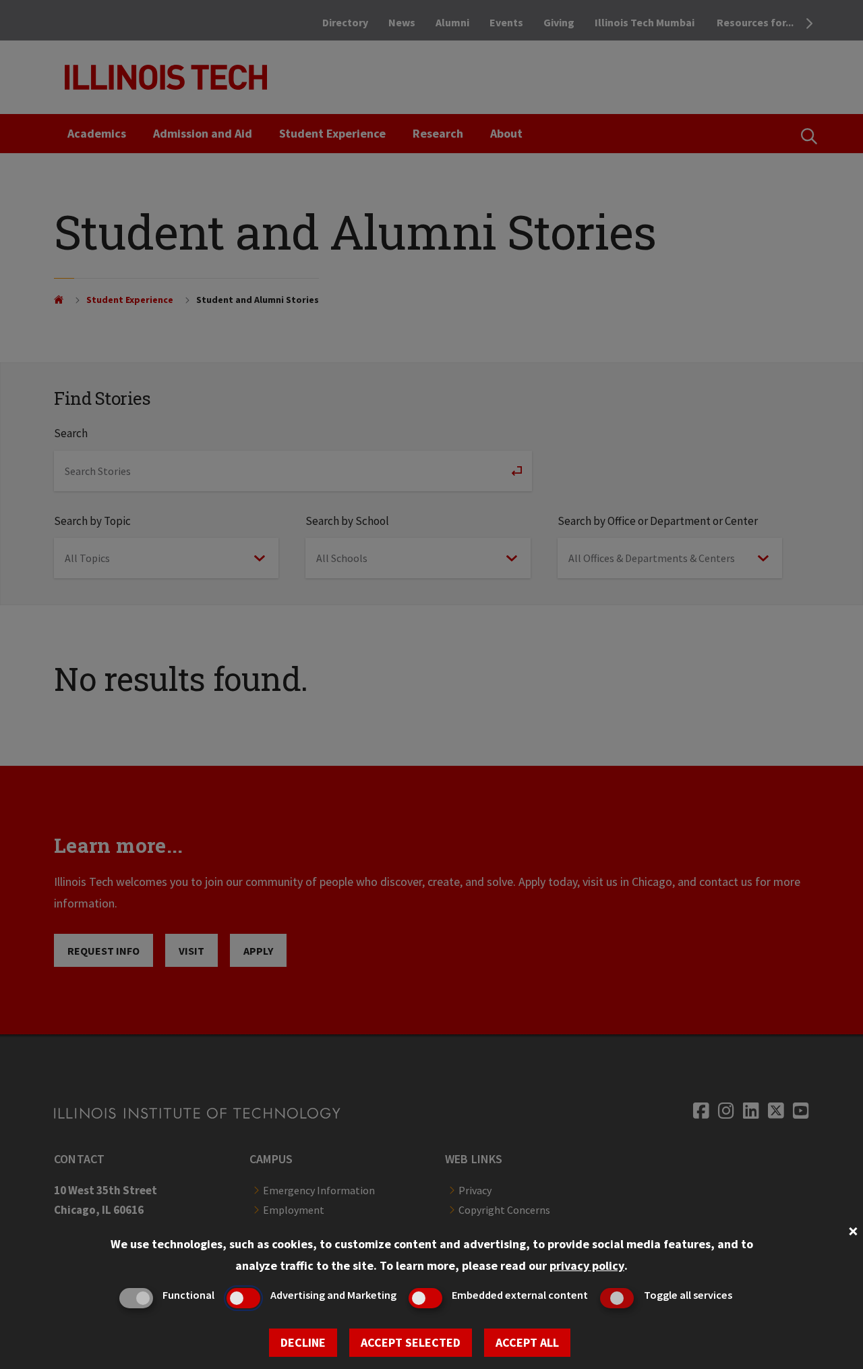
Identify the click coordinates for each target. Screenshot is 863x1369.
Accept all (527, 1342)
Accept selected (410, 1342)
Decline (303, 1342)
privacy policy (586, 1265)
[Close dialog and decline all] (853, 1229)
